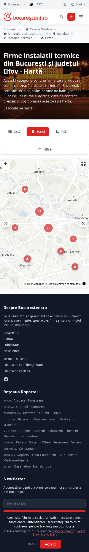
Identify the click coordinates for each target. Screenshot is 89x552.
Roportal (23, 455)
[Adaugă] (71, 17)
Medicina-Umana (15, 460)
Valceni (76, 442)
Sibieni (57, 413)
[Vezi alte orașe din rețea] (20, 29)
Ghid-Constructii (44, 455)
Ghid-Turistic (68, 455)
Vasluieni (66, 419)
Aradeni (19, 400)
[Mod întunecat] (65, 4)
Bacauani (24, 419)
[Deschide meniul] (81, 16)
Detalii (32, 544)
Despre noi (11, 333)
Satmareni (38, 407)
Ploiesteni (10, 436)
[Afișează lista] (83, 223)
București (10, 29)
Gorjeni (34, 442)
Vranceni (9, 425)
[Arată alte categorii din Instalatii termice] (35, 38)
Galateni (40, 419)
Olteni (46, 442)
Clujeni (44, 413)
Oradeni (22, 407)
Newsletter (11, 351)
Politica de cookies (16, 371)
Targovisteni (29, 436)
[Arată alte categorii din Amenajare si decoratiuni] (47, 33)
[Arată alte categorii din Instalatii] (72, 33)
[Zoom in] (5, 163)
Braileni (24, 431)
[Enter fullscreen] (83, 163)
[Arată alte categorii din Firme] (56, 38)
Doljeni (21, 442)
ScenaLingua (42, 466)
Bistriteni (29, 413)
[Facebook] (6, 379)
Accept (50, 544)
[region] (44, 223)
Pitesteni (71, 431)
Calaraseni (55, 431)
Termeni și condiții (16, 359)
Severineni (61, 442)
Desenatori (22, 466)
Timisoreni (35, 400)
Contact (8, 339)
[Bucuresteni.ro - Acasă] (25, 16)
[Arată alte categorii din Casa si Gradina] (55, 29)
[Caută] (62, 17)
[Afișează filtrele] (6, 223)
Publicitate (11, 345)
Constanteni (28, 448)
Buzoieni (38, 431)
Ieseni (53, 419)
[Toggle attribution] (84, 283)
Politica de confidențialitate (23, 365)
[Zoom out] (5, 170)
